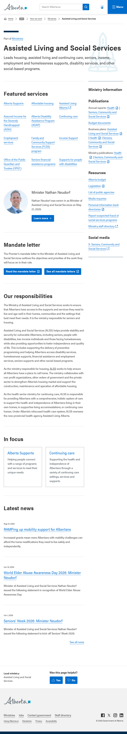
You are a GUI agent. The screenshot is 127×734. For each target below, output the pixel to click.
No (73, 680)
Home (10, 18)
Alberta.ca (60, 700)
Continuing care (68, 116)
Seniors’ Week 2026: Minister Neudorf (33, 620)
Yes (58, 680)
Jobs (21, 715)
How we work (36, 18)
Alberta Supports (14, 103)
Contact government (39, 715)
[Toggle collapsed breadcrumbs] (21, 19)
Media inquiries (97, 198)
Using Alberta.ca (11, 720)
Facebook (103, 715)
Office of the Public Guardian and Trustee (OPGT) (15, 164)
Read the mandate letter (21, 271)
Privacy (38, 720)
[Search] (86, 7)
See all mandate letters (60, 271)
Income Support (68, 138)
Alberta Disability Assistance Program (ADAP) (43, 120)
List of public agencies (101, 192)
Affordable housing (42, 103)
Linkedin (121, 715)
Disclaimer (27, 720)
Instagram (115, 715)
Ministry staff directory (101, 226)
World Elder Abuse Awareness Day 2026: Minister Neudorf (42, 575)
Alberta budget (97, 179)
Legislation (94, 186)
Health (111, 108)
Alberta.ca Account (102, 6)
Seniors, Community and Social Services (101, 142)
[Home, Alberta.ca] (15, 7)
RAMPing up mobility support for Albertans (37, 529)
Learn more (41, 218)
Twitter (109, 715)
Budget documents (99, 123)
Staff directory (63, 715)
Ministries (52, 18)
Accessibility (51, 720)
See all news (77, 642)
